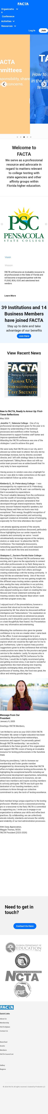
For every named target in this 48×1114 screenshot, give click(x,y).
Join (43, 30)
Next (46, 224)
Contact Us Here (25, 926)
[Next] (44, 84)
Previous (2, 224)
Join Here (24, 336)
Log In (32, 30)
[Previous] (4, 84)
